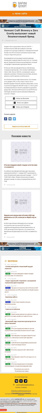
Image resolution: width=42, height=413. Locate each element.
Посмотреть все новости (21, 369)
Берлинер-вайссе (11, 297)
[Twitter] (15, 118)
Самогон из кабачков (12, 309)
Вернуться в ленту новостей (21, 126)
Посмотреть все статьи (22, 371)
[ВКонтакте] (10, 118)
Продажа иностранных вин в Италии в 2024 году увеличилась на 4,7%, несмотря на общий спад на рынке (20, 217)
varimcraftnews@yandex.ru (22, 385)
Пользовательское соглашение (27, 403)
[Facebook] (6, 118)
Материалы (12, 261)
